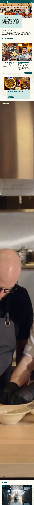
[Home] (6, 1)
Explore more (10, 97)
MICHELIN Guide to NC (4, 103)
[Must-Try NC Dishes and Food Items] (9, 56)
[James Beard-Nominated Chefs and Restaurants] (24, 57)
